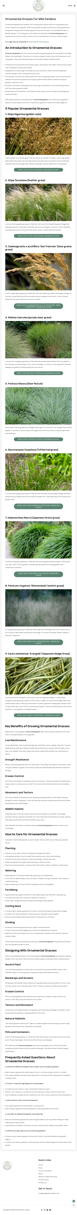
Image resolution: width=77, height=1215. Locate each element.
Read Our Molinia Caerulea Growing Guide (38, 373)
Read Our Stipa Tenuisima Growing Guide (38, 236)
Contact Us (42, 1183)
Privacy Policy (43, 1180)
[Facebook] (42, 1210)
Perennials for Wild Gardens (39, 42)
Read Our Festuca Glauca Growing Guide (38, 439)
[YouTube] (50, 1210)
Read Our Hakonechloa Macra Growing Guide (39, 574)
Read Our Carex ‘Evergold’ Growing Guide (38, 715)
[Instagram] (44, 1210)
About (40, 1174)
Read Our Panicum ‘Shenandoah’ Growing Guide (38, 642)
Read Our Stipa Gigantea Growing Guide (38, 170)
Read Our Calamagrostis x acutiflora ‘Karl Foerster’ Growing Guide (38, 306)
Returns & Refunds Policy (47, 1177)
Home (40, 1165)
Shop (40, 1168)
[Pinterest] (47, 1210)
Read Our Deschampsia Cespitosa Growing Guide (38, 506)
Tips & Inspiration (45, 1171)
